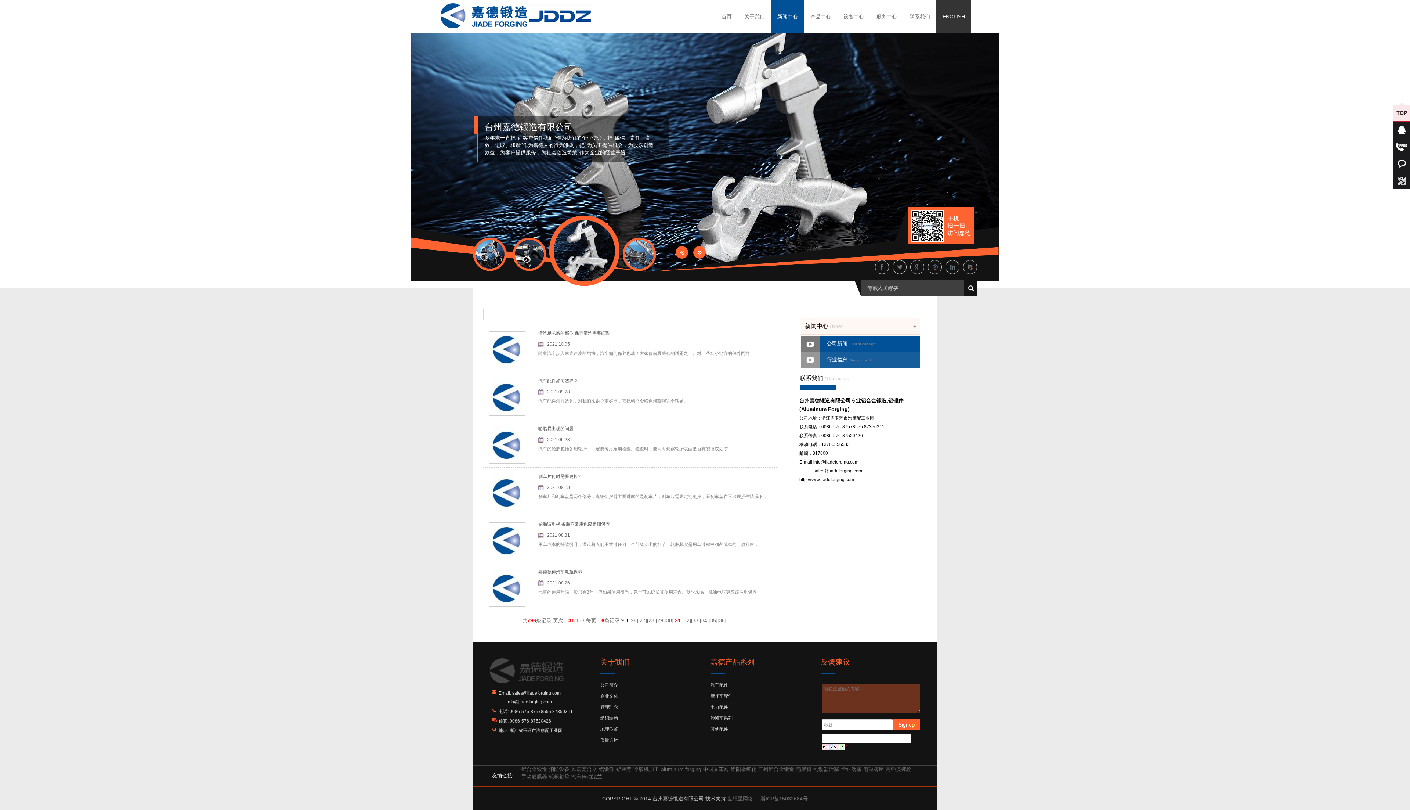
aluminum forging (681, 769)
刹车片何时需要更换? (559, 476)
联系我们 (920, 16)
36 (722, 620)
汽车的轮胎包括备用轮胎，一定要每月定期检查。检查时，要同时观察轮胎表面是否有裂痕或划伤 (633, 448)
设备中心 (853, 16)
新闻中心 (787, 16)
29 (660, 620)
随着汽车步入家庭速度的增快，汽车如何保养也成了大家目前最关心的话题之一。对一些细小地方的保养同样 (644, 353)
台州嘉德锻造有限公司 (529, 127)
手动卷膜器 (534, 777)
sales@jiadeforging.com (838, 471)
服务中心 (886, 16)
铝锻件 (606, 769)
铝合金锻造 (534, 769)
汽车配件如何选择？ (558, 381)
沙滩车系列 (722, 718)
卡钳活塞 (851, 769)
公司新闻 (851, 343)
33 (695, 620)
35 (713, 620)
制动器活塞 (826, 769)
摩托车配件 (722, 696)
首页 (727, 16)
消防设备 (559, 769)
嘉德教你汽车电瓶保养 (560, 572)
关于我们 (754, 16)
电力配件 (719, 707)
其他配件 (719, 729)
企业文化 (609, 696)
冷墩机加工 (646, 769)
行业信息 (849, 360)
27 (643, 620)
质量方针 (609, 740)
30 (669, 620)
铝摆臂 (624, 769)
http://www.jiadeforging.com (826, 479)
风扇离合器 (584, 769)
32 (687, 620)
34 (704, 620)
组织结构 (609, 718)
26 (634, 620)
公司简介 (609, 685)
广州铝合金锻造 (776, 769)
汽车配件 (719, 685)
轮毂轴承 (559, 777)
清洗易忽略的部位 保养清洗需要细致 (574, 333)
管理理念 (609, 707)
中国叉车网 (716, 769)
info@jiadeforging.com (835, 462)
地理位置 (609, 729)
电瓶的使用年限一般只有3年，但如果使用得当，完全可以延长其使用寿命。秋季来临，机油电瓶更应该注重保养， (649, 592)
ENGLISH (954, 16)
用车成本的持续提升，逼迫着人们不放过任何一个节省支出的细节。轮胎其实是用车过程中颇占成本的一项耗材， (648, 544)
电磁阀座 (873, 769)
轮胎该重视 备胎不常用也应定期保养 (574, 524)
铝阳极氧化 (743, 769)
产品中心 (820, 16)
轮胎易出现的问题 (556, 428)
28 (651, 620)
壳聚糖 (803, 769)
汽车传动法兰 (586, 777)
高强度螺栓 (898, 769)
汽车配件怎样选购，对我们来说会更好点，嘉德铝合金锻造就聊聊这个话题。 (613, 401)
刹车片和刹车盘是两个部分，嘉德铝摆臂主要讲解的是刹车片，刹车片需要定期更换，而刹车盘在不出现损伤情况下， (652, 496)
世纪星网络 (740, 799)
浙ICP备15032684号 (784, 799)
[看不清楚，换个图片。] (833, 746)
